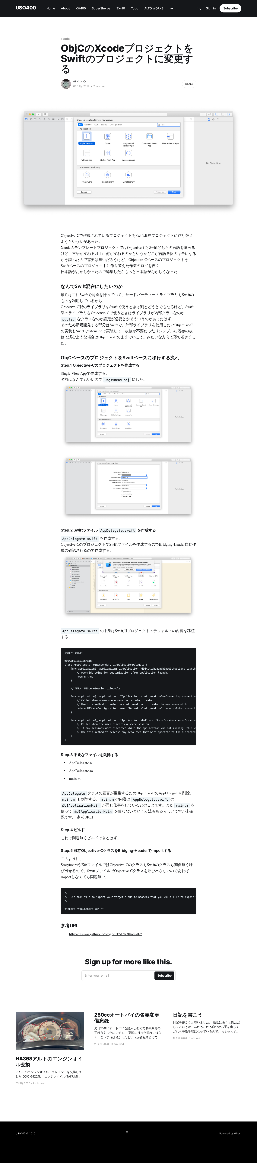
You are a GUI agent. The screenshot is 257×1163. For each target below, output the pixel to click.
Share (189, 83)
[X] (127, 1132)
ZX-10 (120, 8)
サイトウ (79, 82)
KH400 (81, 8)
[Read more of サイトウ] (66, 84)
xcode (65, 39)
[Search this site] (199, 8)
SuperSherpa (101, 8)
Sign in (211, 8)
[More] (171, 8)
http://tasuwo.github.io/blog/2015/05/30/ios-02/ (105, 933)
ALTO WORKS (153, 8)
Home (50, 8)
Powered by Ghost (230, 1133)
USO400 (26, 8)
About (65, 8)
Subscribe (230, 8)
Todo (134, 8)
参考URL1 (85, 817)
